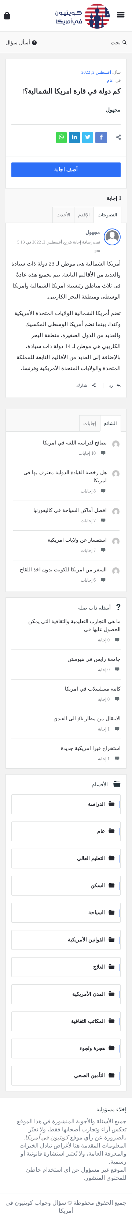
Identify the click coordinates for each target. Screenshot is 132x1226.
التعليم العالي (91, 858)
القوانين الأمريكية (86, 940)
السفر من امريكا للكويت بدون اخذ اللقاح (63, 569)
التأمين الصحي (89, 1075)
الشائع (110, 423)
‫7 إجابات (88, 520)
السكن (98, 885)
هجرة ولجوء (92, 1048)
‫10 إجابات (87, 453)
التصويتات (107, 214)
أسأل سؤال (18, 42)
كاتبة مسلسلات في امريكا (93, 689)
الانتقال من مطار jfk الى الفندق (87, 718)
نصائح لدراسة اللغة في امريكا (75, 443)
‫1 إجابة (104, 729)
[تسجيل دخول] (7, 15)
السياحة (96, 912)
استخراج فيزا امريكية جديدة (91, 748)
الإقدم (84, 214)
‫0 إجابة (104, 640)
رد (111, 385)
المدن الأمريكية (88, 994)
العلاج (99, 967)
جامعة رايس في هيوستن (94, 659)
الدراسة (96, 804)
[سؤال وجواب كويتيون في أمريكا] (80, 15)
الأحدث (63, 214)
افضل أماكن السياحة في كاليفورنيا (70, 510)
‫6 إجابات (88, 580)
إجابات (89, 423)
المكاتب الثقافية (88, 1021)
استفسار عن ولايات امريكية (77, 540)
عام (110, 80)
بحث (116, 42)
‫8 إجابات (88, 491)
